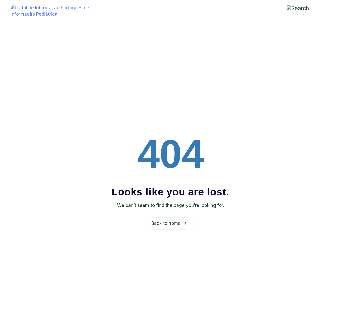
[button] (322, 8)
